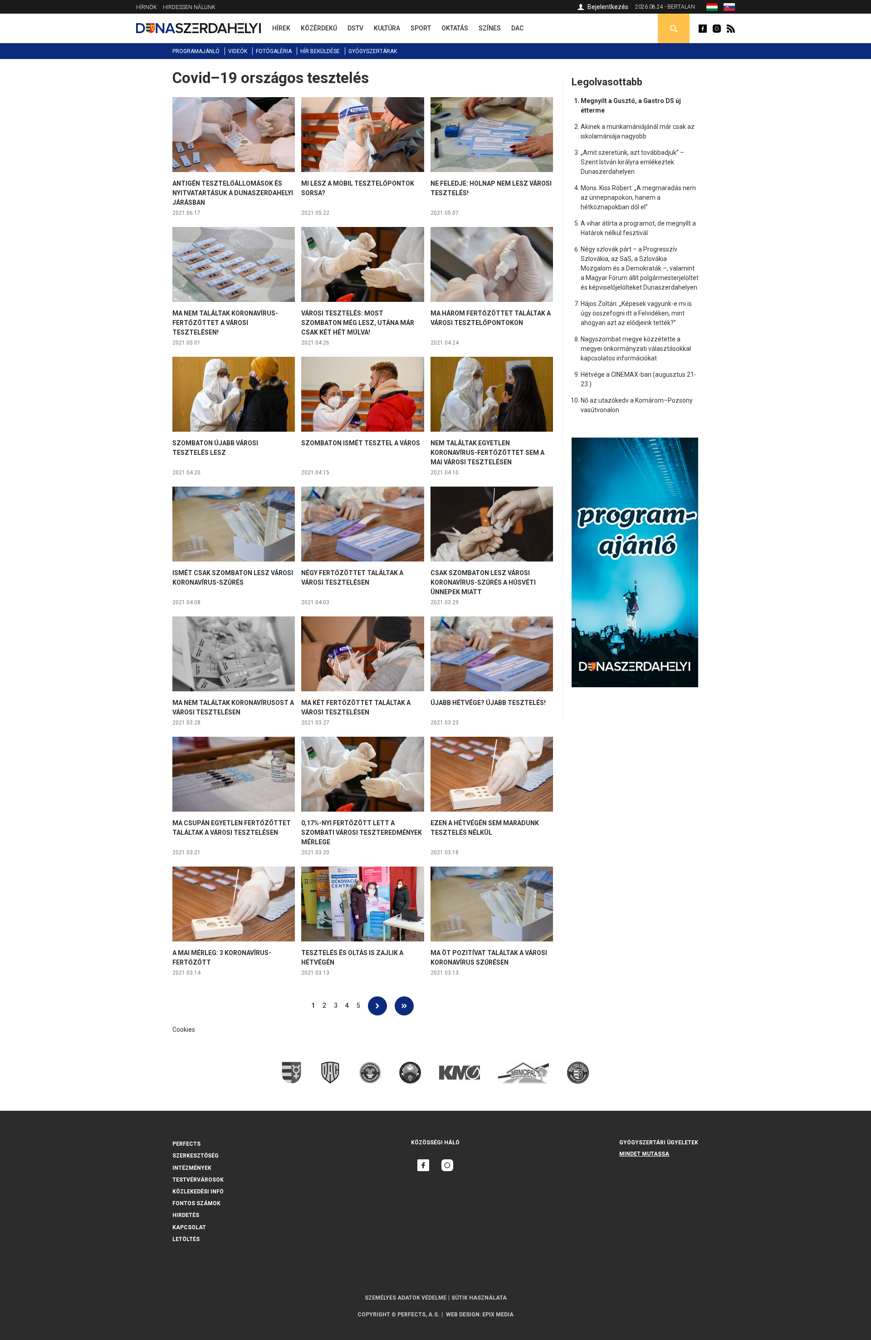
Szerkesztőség (195, 1156)
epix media (498, 1314)
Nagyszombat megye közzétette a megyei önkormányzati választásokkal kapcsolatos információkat (636, 348)
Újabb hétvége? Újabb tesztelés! (488, 702)
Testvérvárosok (198, 1180)
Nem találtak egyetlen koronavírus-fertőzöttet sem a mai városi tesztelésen (487, 452)
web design (463, 1314)
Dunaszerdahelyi (703, 29)
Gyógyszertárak (372, 51)
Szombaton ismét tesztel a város (360, 443)
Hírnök (146, 7)
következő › (377, 1005)
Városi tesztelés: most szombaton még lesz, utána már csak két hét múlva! (357, 323)
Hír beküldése (320, 51)
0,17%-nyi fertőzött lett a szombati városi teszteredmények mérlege (361, 832)
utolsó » (404, 1005)
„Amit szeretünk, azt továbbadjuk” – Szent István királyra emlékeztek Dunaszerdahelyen (632, 162)
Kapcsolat (189, 1227)
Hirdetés (185, 1215)
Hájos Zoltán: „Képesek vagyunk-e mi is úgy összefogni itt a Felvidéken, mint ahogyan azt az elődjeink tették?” (636, 313)
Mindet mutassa (644, 1154)
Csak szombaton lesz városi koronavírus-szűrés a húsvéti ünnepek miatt (483, 582)
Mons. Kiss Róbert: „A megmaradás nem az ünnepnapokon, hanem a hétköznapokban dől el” (638, 197)
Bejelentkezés (607, 6)
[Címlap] (198, 28)
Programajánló (196, 51)
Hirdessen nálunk (189, 7)
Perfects (186, 1144)
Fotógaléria (274, 51)
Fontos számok (196, 1203)
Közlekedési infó (198, 1191)
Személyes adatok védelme (405, 1298)
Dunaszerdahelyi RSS (731, 29)
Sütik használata (479, 1298)
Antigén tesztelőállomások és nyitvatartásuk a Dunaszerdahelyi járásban (232, 193)
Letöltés (186, 1239)
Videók (237, 51)
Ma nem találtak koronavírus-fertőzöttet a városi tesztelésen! (225, 323)
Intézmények (191, 1168)
